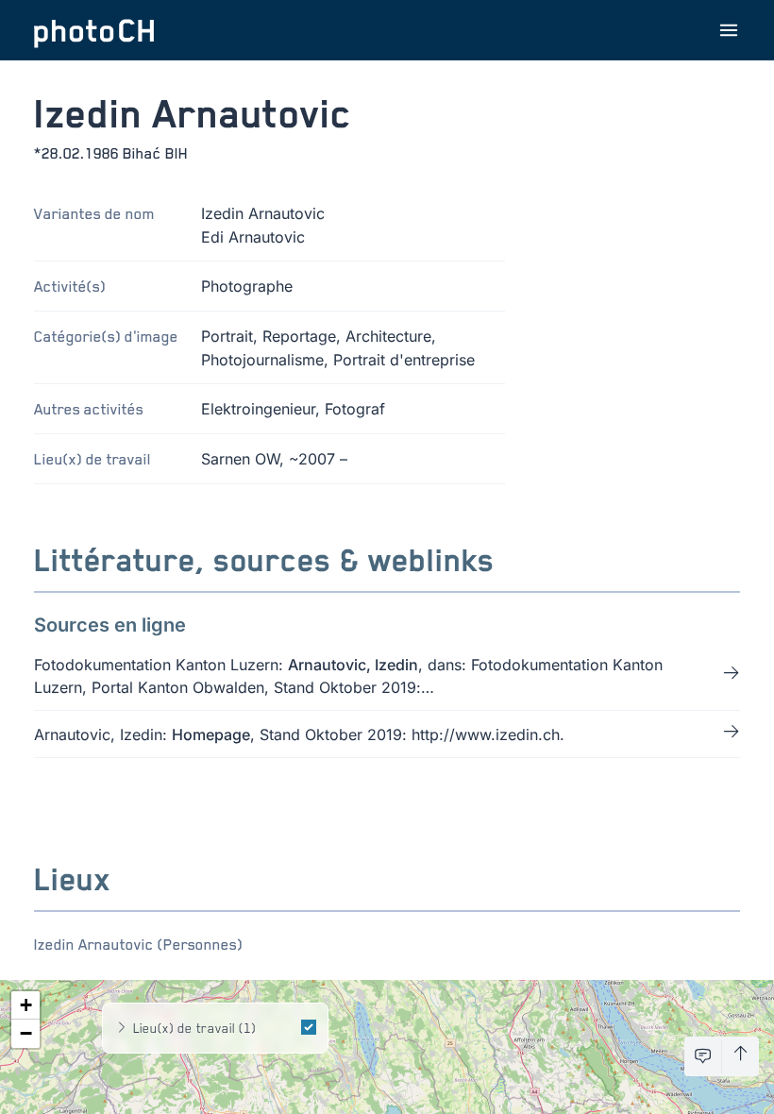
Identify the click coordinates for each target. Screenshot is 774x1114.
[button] (25, 1005)
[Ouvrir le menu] (729, 30)
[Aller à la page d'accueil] (94, 30)
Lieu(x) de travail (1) (194, 1028)
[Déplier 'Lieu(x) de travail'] (121, 1028)
